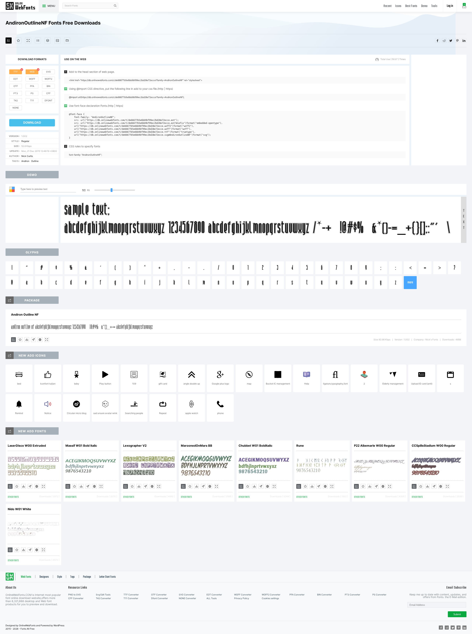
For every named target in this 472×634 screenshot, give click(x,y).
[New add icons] (10, 355)
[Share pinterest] (457, 40)
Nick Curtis (27, 156)
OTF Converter (158, 594)
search (115, 5)
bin (48, 86)
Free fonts (22, 6)
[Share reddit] (444, 40)
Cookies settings (270, 598)
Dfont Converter (159, 598)
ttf (15, 71)
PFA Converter (296, 594)
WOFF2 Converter (271, 594)
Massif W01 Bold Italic (81, 445)
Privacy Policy (241, 598)
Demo (424, 6)
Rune (300, 445)
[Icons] (57, 40)
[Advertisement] (438, 110)
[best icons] (10, 431)
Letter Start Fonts (107, 577)
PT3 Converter (352, 594)
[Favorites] (18, 40)
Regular (25, 141)
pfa (32, 86)
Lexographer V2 (135, 445)
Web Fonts (26, 577)
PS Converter (379, 594)
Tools (434, 6)
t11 (32, 100)
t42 (16, 100)
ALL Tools (211, 598)
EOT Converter (214, 594)
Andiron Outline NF (25, 314)
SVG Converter (186, 594)
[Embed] (40, 339)
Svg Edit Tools (103, 594)
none (16, 107)
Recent (387, 6)
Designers (44, 577)
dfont (48, 100)
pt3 (15, 93)
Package (87, 577)
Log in (450, 6)
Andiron (25, 161)
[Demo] (28, 40)
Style (59, 577)
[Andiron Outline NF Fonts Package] (10, 300)
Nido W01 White (19, 509)
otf (15, 86)
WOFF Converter (242, 594)
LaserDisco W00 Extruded (27, 445)
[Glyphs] (38, 40)
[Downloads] (26, 339)
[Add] (9, 40)
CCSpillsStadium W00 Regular (433, 445)
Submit (457, 614)
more (410, 282)
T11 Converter (131, 598)
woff (32, 79)
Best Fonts (411, 6)
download (32, 122)
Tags (72, 577)
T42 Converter (103, 598)
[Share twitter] (450, 40)
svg (48, 71)
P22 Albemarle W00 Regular (374, 445)
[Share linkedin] (464, 40)
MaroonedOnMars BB (196, 445)
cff (48, 93)
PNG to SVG (74, 594)
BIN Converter (324, 594)
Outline (35, 161)
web (32, 71)
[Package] (48, 40)
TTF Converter (131, 594)
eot (15, 79)
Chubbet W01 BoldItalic (255, 445)
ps (32, 93)
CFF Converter (75, 598)
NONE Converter (187, 598)
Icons (398, 6)
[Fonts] (67, 40)
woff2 (48, 79)
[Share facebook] (437, 40)
